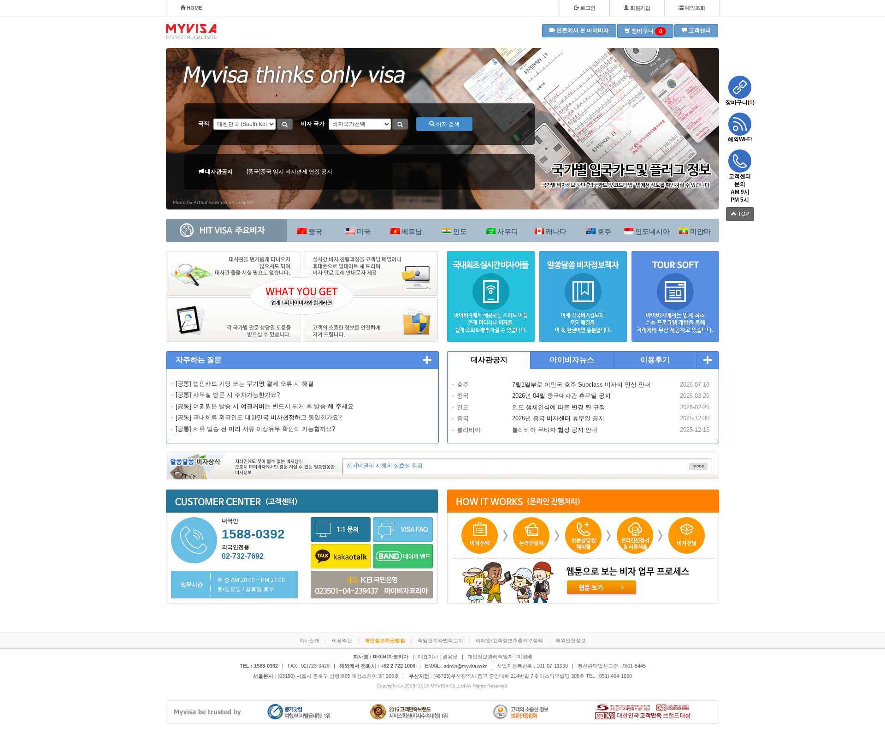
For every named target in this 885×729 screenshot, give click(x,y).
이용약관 (342, 640)
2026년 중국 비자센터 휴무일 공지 (558, 418)
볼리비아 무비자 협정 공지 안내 (554, 429)
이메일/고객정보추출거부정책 (509, 640)
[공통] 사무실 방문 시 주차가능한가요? (228, 394)
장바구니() (740, 102)
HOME (193, 8)
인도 (459, 231)
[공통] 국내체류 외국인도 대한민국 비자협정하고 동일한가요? (259, 417)
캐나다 (555, 231)
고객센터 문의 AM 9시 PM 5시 (740, 188)
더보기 (427, 360)
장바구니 (646, 31)
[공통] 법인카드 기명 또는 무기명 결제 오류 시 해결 (245, 383)
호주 (603, 231)
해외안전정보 (570, 640)
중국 (314, 231)
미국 (363, 231)
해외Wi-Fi (740, 139)
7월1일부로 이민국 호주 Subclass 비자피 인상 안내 (581, 384)
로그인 (587, 8)
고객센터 (699, 30)
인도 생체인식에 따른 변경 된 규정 (558, 407)
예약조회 (694, 8)
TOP (743, 214)
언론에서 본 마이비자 (582, 30)
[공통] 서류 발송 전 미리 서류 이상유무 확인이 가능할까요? (255, 428)
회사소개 (309, 640)
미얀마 (699, 231)
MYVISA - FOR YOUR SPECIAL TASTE (191, 31)
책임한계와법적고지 (440, 640)
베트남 (411, 231)
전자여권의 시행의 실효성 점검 (385, 465)
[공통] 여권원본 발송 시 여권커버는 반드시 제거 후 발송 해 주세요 (265, 406)
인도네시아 (651, 231)
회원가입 (639, 8)
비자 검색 (447, 124)
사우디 (507, 231)
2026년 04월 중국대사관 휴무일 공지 (561, 395)
